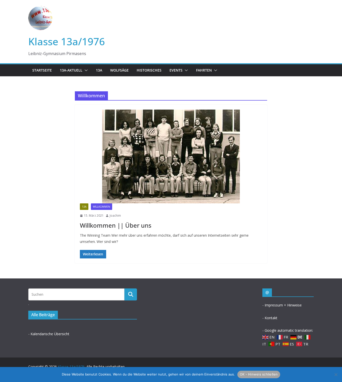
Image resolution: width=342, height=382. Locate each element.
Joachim (115, 215)
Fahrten (204, 70)
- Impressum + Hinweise (282, 305)
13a (99, 70)
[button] (85, 70)
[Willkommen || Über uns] (171, 156)
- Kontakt (269, 317)
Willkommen (101, 206)
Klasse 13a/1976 (66, 41)
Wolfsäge (119, 70)
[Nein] (335, 374)
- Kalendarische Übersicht (48, 333)
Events (176, 70)
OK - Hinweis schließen (259, 374)
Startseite (42, 70)
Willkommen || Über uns (115, 225)
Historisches (149, 70)
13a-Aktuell (71, 70)
